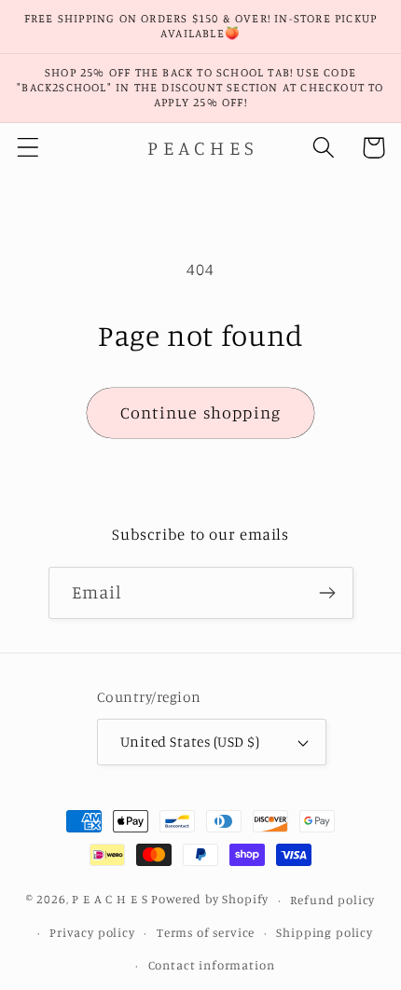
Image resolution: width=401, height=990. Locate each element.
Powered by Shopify (210, 899)
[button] (28, 147)
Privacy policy (92, 932)
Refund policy (332, 899)
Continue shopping (200, 412)
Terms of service (206, 932)
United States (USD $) (189, 741)
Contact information (211, 964)
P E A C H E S (109, 899)
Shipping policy (324, 932)
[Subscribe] (328, 593)
